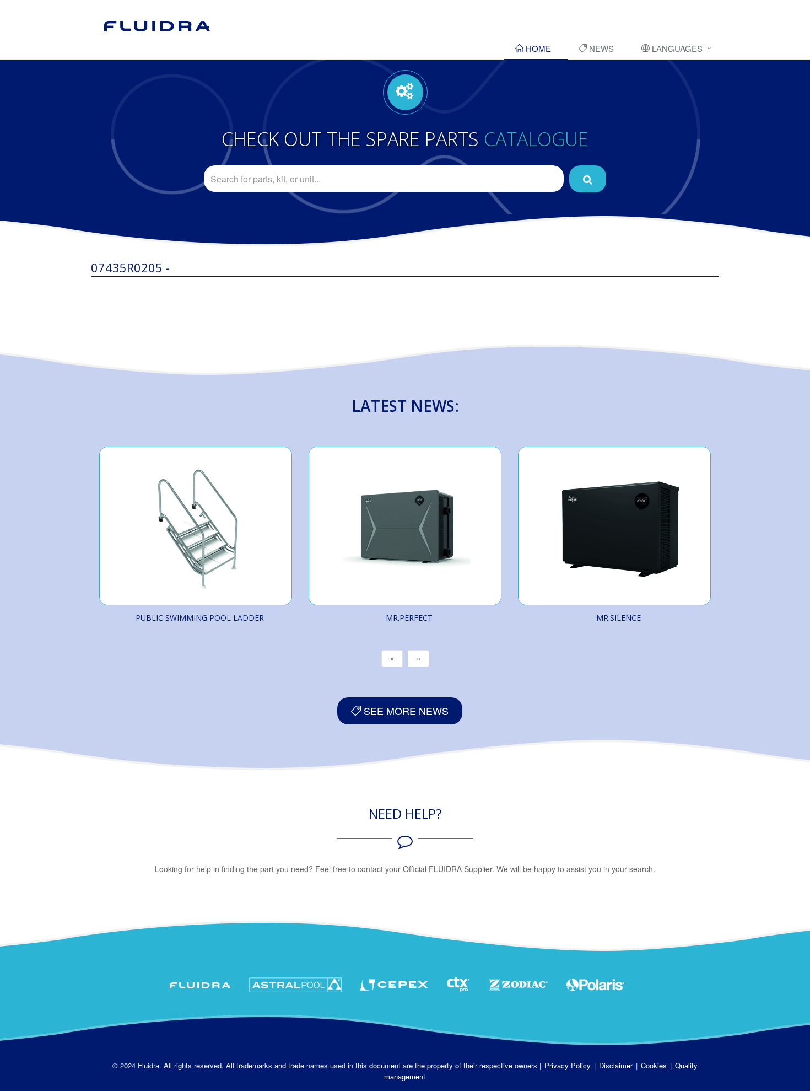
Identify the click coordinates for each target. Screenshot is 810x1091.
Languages (676, 48)
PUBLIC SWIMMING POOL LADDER (200, 617)
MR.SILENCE (618, 617)
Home (537, 48)
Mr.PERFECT (409, 617)
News (600, 48)
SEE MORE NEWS (405, 710)
